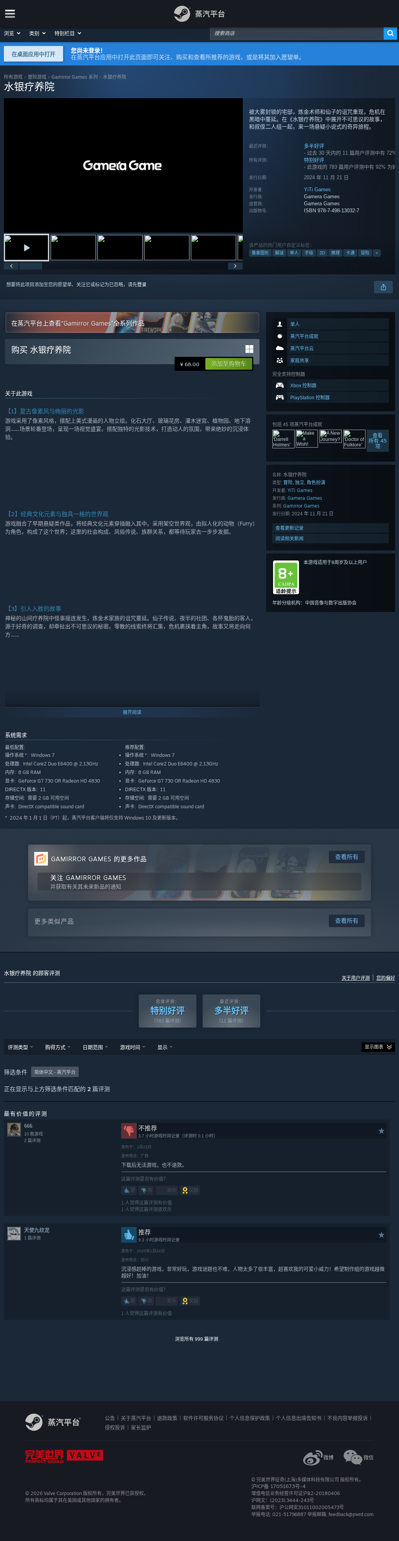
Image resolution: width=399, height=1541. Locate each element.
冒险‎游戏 (37, 77)
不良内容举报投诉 (347, 1418)
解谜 (279, 252)
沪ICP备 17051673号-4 (278, 1486)
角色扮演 (316, 482)
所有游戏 (13, 77)
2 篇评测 (32, 1140)
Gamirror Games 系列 (74, 77)
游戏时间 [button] (130, 1047)
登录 (142, 284)
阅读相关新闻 (289, 538)
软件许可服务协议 (203, 1418)
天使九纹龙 (36, 1230)
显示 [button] (162, 1047)
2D (322, 252)
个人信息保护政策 (250, 1418)
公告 (110, 1418)
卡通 (350, 252)
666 (28, 1126)
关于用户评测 (356, 978)
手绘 (309, 252)
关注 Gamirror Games (88, 878)
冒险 (365, 252)
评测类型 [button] (18, 1047)
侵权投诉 (115, 1427)
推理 (335, 252)
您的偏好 (385, 978)
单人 (294, 252)
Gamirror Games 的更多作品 (99, 859)
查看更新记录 (289, 528)
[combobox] (297, 33)
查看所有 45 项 (378, 440)
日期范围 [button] (93, 1047)
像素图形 (260, 252)
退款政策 (167, 1418)
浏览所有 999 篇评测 (196, 1339)
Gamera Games (305, 498)
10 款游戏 (33, 1134)
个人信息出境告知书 (298, 1418)
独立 (299, 482)
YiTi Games (317, 189)
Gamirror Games (301, 506)
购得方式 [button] (55, 1047)
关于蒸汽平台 (136, 1418)
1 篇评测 (32, 1238)
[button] (12, 33)
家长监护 (141, 1427)
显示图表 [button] (374, 1047)
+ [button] (377, 252)
